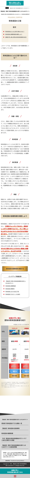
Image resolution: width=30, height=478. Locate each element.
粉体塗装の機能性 (10, 288)
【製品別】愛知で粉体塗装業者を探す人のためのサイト (19, 8)
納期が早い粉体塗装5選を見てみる (15, 471)
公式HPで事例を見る (13, 366)
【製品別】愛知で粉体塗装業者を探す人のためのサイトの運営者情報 (14, 446)
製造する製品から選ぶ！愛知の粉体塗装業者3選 (15, 3)
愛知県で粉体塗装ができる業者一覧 (12, 423)
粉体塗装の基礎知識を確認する (15, 269)
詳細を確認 (14, 375)
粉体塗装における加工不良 (12, 291)
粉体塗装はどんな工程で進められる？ (14, 31)
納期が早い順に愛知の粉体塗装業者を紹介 (16, 37)
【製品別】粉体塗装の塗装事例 (10, 428)
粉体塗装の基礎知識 (11, 286)
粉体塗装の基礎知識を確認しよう (13, 34)
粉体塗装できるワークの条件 (13, 294)
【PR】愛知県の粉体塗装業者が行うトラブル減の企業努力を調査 (14, 439)
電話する (15, 371)
